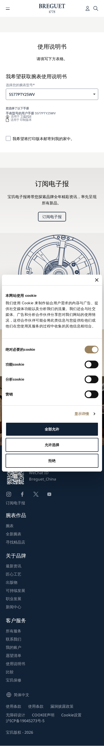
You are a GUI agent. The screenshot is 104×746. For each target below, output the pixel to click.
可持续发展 (15, 590)
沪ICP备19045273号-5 (25, 720)
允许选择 (52, 445)
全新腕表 (13, 534)
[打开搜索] (95, 8)
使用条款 (13, 706)
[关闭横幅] (96, 280)
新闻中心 (13, 607)
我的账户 (13, 647)
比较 (10, 672)
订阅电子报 (52, 216)
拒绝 (52, 461)
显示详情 (81, 414)
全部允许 (52, 429)
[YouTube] (49, 494)
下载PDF (25, 116)
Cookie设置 (71, 715)
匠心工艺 (13, 574)
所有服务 (13, 631)
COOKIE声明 (43, 715)
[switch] (91, 364)
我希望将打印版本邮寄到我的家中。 (43, 138)
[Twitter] (36, 494)
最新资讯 (13, 566)
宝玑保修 (13, 680)
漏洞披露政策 (62, 706)
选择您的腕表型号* (20, 85)
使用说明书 (15, 663)
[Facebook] (22, 494)
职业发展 (13, 598)
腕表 (10, 525)
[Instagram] (9, 494)
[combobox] (52, 94)
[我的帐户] (87, 8)
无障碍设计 (15, 715)
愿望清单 (13, 655)
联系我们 (13, 639)
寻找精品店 (15, 542)
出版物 (11, 582)
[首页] (52, 8)
